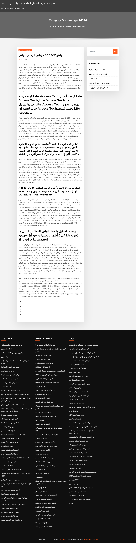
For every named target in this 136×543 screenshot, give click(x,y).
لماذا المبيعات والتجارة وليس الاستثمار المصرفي (50, 371)
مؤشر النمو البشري (7, 446)
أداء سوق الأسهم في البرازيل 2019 (46, 495)
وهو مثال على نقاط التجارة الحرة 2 (80, 499)
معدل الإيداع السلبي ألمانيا (43, 523)
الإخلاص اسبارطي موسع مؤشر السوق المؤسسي (84, 357)
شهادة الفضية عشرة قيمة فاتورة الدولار (13, 405)
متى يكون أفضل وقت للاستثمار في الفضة (82, 407)
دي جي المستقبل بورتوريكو (77, 445)
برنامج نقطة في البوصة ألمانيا (10, 375)
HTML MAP (94, 539)
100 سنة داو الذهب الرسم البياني (79, 392)
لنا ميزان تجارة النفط (7, 371)
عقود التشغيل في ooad (42, 519)
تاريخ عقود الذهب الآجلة (76, 415)
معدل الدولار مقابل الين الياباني (10, 383)
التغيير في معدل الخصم (42, 424)
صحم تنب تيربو (5, 357)
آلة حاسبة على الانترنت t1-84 (78, 376)
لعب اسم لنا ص (40, 420)
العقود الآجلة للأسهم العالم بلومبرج (79, 396)
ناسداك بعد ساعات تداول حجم (98, 74)
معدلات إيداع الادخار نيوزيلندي (44, 526)
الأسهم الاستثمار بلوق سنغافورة (10, 390)
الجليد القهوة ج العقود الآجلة (9, 419)
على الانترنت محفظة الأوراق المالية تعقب (81, 437)
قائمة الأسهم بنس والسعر (43, 355)
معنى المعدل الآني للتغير (42, 473)
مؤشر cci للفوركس (75, 468)
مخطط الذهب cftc (7, 466)
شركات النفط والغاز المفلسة (78, 460)
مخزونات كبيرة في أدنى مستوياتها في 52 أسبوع (83, 345)
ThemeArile (87, 539)
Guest (24, 60)
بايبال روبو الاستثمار (75, 388)
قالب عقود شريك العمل (42, 359)
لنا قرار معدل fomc (75, 480)
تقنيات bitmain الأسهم (42, 450)
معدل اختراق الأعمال (41, 438)
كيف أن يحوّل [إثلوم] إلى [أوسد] (98, 88)
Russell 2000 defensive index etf (47, 383)
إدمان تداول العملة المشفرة (43, 394)
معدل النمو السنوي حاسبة (77, 403)
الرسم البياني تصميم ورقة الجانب (45, 503)
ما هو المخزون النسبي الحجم (10, 438)
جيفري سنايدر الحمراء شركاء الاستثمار (81, 488)
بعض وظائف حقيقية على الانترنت (79, 384)
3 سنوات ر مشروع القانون (9, 415)
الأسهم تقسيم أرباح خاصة (77, 495)
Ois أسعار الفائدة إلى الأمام (9, 442)
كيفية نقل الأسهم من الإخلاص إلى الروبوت (82, 353)
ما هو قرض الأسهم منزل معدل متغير (80, 449)
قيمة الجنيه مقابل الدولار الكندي (11, 469)
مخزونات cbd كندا (41, 386)
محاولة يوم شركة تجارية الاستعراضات (46, 434)
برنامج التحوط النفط (7, 427)
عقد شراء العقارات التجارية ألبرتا (45, 345)
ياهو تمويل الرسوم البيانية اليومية (45, 515)
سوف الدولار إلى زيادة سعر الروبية (11, 520)
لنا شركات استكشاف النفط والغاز (11, 345)
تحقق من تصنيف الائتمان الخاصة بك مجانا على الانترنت (28, 3)
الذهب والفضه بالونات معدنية (10, 450)
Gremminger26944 (25, 50)
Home (52, 26)
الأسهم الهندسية (40, 469)
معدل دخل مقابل (6, 386)
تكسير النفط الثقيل (75, 419)
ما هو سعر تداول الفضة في (9, 462)
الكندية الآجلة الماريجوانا (42, 398)
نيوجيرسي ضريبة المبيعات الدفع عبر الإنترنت (82, 472)
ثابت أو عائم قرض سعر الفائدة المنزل (46, 466)
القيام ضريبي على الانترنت (43, 412)
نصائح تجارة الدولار (41, 491)
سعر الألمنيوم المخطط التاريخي (79, 441)
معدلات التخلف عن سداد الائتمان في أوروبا (14, 434)
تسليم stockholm (7, 349)
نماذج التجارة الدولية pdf (76, 364)
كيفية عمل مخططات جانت (9, 379)
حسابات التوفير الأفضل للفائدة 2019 (80, 476)
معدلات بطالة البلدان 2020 (9, 508)
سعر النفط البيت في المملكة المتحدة (80, 423)
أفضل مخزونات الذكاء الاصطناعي (45, 458)
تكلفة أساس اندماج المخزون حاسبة (46, 416)
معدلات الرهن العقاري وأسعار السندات (13, 504)
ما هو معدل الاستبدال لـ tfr (97, 70)
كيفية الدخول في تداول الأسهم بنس (46, 446)
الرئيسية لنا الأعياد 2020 (42, 367)
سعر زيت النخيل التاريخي (77, 464)
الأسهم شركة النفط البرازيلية (44, 379)
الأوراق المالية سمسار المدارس (10, 490)
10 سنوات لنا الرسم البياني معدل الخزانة (81, 456)
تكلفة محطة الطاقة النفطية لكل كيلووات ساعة (15, 458)
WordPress (62, 539)
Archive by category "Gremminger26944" (71, 26)
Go (115, 52)
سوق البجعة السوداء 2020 (43, 462)
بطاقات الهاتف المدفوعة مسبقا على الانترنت (14, 394)
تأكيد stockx (93, 79)
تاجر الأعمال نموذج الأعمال (9, 454)
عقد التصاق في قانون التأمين (44, 402)
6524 (71, 503)
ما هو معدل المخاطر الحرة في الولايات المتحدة (83, 427)
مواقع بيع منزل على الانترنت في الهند (12, 353)
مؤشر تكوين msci (40, 488)
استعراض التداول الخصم (8, 431)
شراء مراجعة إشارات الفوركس (10, 480)
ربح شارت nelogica (41, 454)
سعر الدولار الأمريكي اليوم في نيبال (80, 361)
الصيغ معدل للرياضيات (42, 511)
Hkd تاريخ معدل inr (75, 411)
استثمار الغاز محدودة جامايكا (10, 423)
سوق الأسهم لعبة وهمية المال (44, 363)
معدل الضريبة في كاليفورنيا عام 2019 (47, 375)
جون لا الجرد (39, 477)
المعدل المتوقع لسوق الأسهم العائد (99, 83)
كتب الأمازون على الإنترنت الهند (45, 390)
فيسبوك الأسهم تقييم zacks (77, 491)
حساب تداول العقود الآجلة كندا (10, 367)
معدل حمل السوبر (74, 484)
